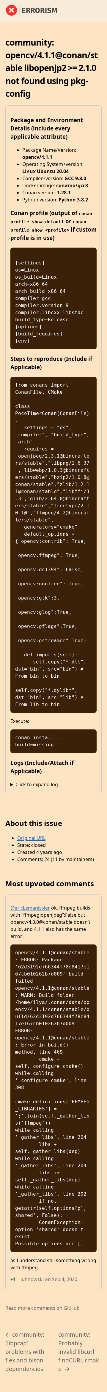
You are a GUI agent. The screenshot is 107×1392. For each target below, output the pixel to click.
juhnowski (32, 1279)
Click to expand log (36, 784)
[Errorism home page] (35, 11)
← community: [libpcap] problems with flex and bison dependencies (24, 1351)
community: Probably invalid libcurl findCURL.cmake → (78, 1351)
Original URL (31, 838)
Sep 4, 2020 (64, 1279)
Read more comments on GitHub (42, 1308)
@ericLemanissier (30, 908)
